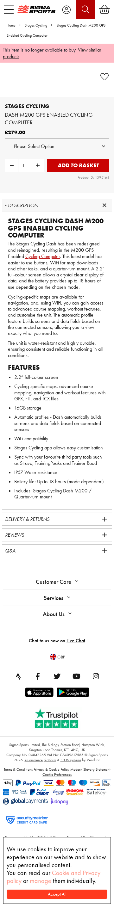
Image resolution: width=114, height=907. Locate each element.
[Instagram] (95, 676)
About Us (54, 614)
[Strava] (18, 676)
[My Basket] (104, 9)
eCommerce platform (40, 759)
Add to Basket (78, 165)
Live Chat (75, 640)
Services (53, 598)
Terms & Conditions (18, 769)
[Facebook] (37, 676)
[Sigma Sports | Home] (36, 9)
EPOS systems (70, 759)
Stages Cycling (36, 25)
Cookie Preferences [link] (57, 774)
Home (11, 25)
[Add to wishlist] (104, 76)
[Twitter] (57, 676)
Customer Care (53, 582)
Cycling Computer (42, 256)
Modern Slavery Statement (90, 769)
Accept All (57, 894)
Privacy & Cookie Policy (51, 769)
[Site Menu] (8, 9)
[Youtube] (76, 676)
